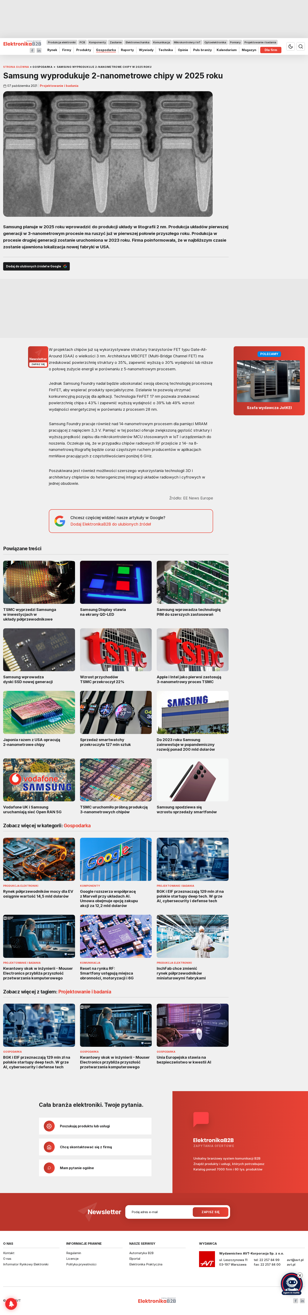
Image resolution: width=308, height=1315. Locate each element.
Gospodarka (106, 50)
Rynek (52, 50)
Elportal (134, 1259)
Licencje (72, 1259)
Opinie (183, 50)
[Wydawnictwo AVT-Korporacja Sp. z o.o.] (207, 1260)
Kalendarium (227, 50)
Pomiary (235, 42)
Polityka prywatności (81, 1264)
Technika (165, 50)
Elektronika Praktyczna (145, 1264)
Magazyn (249, 50)
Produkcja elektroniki (62, 42)
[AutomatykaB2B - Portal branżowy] (22, 43)
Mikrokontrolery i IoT (187, 42)
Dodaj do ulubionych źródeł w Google (33, 266)
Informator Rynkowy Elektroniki (25, 1264)
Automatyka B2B (141, 1253)
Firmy (66, 50)
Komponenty (97, 42)
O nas (7, 1259)
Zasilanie (116, 42)
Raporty (127, 50)
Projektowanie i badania (260, 42)
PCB (82, 42)
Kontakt (8, 1253)
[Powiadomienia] (11, 1304)
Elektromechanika (137, 42)
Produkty (83, 50)
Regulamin (73, 1253)
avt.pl (291, 1264)
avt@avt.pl (295, 1260)
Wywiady (146, 50)
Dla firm (271, 50)
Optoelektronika (215, 42)
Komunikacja (161, 42)
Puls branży (202, 50)
